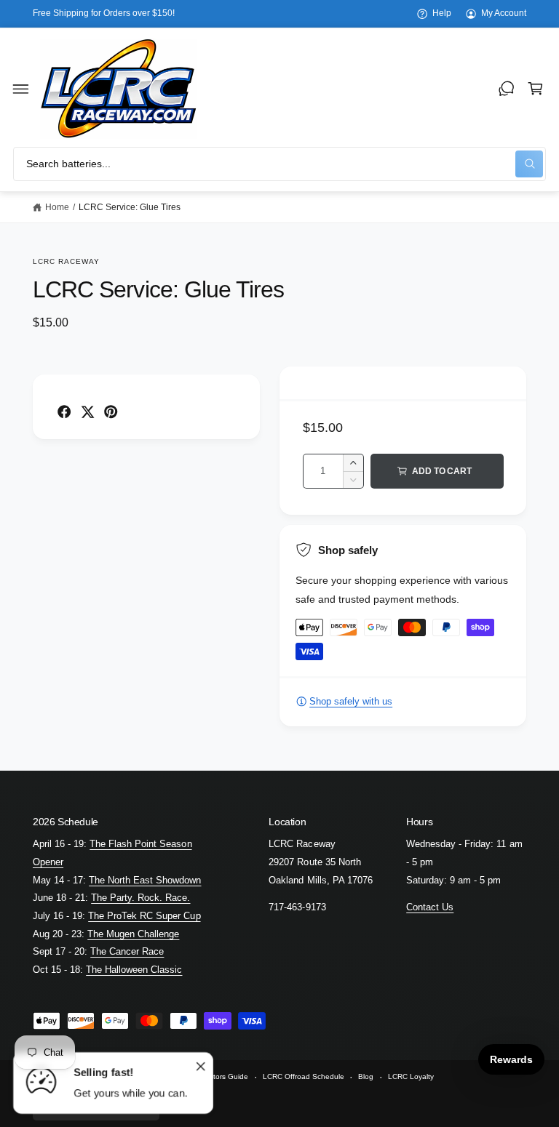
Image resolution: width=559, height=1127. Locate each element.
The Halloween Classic (134, 969)
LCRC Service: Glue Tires (130, 207)
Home (57, 207)
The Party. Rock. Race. (140, 897)
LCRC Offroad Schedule (303, 1076)
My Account (503, 13)
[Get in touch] (506, 88)
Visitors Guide (225, 1076)
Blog (365, 1076)
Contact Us (429, 907)
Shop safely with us (350, 701)
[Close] (201, 1067)
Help (441, 13)
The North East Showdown (145, 880)
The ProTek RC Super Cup (144, 915)
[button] (21, 88)
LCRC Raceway (66, 261)
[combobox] (279, 164)
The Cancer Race (127, 951)
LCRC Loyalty (411, 1076)
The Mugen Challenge (133, 934)
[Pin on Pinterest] (111, 412)
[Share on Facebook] (64, 412)
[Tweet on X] (87, 412)
